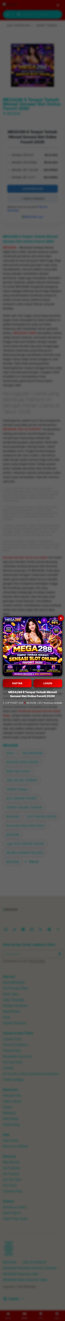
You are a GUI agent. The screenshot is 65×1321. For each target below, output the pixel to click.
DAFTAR (17, 683)
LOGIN (47, 683)
